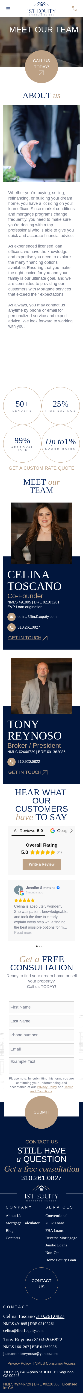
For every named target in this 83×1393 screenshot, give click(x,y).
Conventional (56, 1216)
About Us (13, 1216)
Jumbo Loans (56, 1245)
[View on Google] (18, 890)
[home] (41, 9)
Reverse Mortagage (61, 1238)
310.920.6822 (48, 1339)
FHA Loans (54, 1230)
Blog (10, 1230)
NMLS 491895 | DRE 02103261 (29, 1324)
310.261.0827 (41, 1178)
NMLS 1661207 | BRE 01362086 (30, 1347)
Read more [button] (23, 933)
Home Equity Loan (60, 1260)
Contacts (13, 1238)
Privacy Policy (47, 1087)
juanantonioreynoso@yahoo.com (30, 1353)
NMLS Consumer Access (55, 1363)
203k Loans (55, 1223)
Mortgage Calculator (23, 1223)
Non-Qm (52, 1253)
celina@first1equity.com (23, 1330)
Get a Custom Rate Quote (41, 468)
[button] (8, 8)
